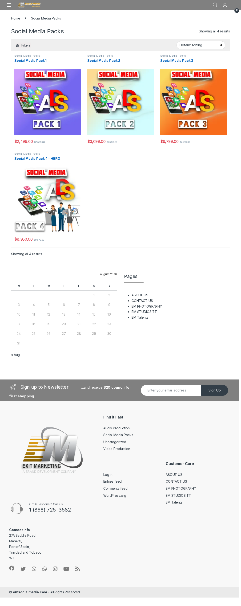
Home (15, 18)
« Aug (15, 355)
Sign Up (215, 390)
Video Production (116, 449)
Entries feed (112, 481)
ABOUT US (140, 295)
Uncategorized (114, 442)
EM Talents (140, 317)
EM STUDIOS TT (144, 312)
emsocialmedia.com (30, 592)
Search (215, 5)
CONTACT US (142, 301)
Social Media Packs (27, 55)
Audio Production (116, 428)
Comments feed (115, 488)
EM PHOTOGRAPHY (147, 306)
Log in (107, 475)
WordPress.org (114, 495)
